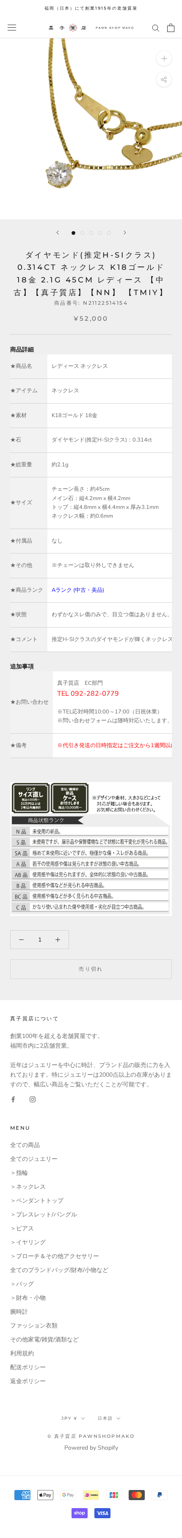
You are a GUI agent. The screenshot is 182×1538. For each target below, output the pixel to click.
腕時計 (19, 1312)
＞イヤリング (28, 1242)
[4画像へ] (100, 233)
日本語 (105, 1418)
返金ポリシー (28, 1381)
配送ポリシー (28, 1367)
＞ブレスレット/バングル (43, 1215)
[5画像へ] (109, 233)
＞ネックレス (28, 1187)
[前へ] (57, 232)
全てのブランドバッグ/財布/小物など (59, 1270)
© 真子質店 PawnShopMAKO (91, 1436)
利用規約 (22, 1353)
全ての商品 (25, 1145)
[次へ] (125, 232)
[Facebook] (13, 1099)
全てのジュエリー (34, 1159)
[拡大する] (164, 58)
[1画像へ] (73, 233)
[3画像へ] (91, 233)
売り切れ (91, 969)
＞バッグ (22, 1284)
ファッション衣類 (34, 1326)
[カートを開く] (170, 28)
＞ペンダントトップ (36, 1201)
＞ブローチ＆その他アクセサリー (54, 1256)
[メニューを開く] (12, 27)
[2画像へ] (82, 233)
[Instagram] (33, 1099)
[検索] (156, 27)
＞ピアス (22, 1228)
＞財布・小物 (28, 1298)
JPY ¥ (69, 1418)
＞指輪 (19, 1173)
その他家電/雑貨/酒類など (44, 1340)
